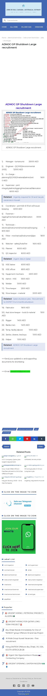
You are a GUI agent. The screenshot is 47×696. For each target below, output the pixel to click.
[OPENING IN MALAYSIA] (34, 456)
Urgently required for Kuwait (34, 480)
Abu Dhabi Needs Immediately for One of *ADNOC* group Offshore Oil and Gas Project (24, 631)
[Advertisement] (23, 76)
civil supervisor (32, 565)
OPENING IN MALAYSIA (32, 459)
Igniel (27, 694)
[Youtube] (32, 686)
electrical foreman (10, 575)
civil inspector (9, 565)
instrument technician (25, 429)
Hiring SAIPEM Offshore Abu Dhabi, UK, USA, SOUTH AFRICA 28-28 (25, 648)
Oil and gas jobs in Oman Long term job (33, 470)
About (8, 678)
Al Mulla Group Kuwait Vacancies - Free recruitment (22, 639)
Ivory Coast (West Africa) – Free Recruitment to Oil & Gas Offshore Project (12, 471)
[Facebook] (14, 686)
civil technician (9, 570)
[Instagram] (28, 686)
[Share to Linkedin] (34, 438)
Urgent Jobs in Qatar (22, 259)
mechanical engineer (34, 584)
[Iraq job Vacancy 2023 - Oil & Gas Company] (12, 478)
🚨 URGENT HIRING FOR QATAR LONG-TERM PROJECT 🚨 (23, 623)
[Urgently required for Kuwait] (34, 478)
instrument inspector (35, 580)
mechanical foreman (11, 589)
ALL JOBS (14, 27)
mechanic (7, 584)
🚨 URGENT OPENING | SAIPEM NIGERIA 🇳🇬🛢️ (25, 665)
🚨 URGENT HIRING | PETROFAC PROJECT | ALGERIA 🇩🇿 (24, 614)
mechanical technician (12, 594)
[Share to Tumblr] (41, 438)
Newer (6, 446)
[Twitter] (18, 686)
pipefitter (7, 599)
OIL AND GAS (26, 27)
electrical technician (9, 429)
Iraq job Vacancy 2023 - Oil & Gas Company (12, 482)
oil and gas (6, 432)
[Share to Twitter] (20, 438)
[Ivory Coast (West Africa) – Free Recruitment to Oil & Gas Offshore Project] (12, 466)
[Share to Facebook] (5, 438)
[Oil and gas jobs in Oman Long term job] (34, 466)
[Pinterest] (23, 686)
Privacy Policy (27, 678)
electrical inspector (34, 575)
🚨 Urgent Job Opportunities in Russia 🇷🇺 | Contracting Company (23, 656)
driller (29, 570)
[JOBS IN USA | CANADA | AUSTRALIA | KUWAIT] (23, 9)
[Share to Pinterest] (27, 438)
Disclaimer (16, 678)
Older (40, 446)
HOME (4, 27)
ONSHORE (39, 27)
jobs (36, 429)
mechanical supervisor (35, 589)
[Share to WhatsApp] (12, 438)
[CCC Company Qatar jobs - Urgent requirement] (12, 456)
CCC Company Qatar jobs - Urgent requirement (11, 461)
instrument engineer (11, 580)
